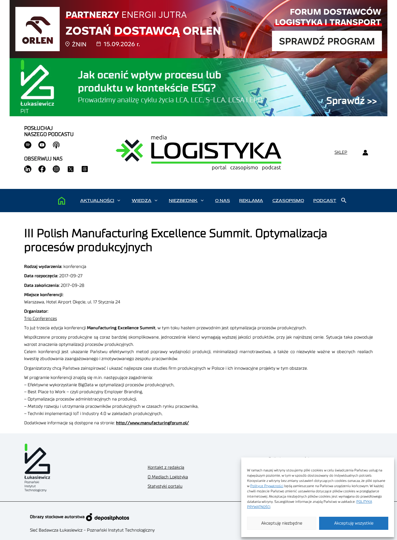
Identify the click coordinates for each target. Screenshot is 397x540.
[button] (118, 200)
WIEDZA (141, 200)
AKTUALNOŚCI (97, 200)
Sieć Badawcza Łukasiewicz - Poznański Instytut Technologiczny (92, 530)
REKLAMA (251, 200)
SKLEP (341, 152)
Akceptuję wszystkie (353, 523)
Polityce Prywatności (266, 486)
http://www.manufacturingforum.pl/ (152, 423)
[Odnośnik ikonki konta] (365, 152)
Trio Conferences (40, 319)
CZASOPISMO (288, 200)
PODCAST (324, 200)
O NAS (222, 200)
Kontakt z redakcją (166, 467)
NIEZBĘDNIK (183, 200)
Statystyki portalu (165, 486)
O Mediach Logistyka (168, 477)
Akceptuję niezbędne (281, 523)
